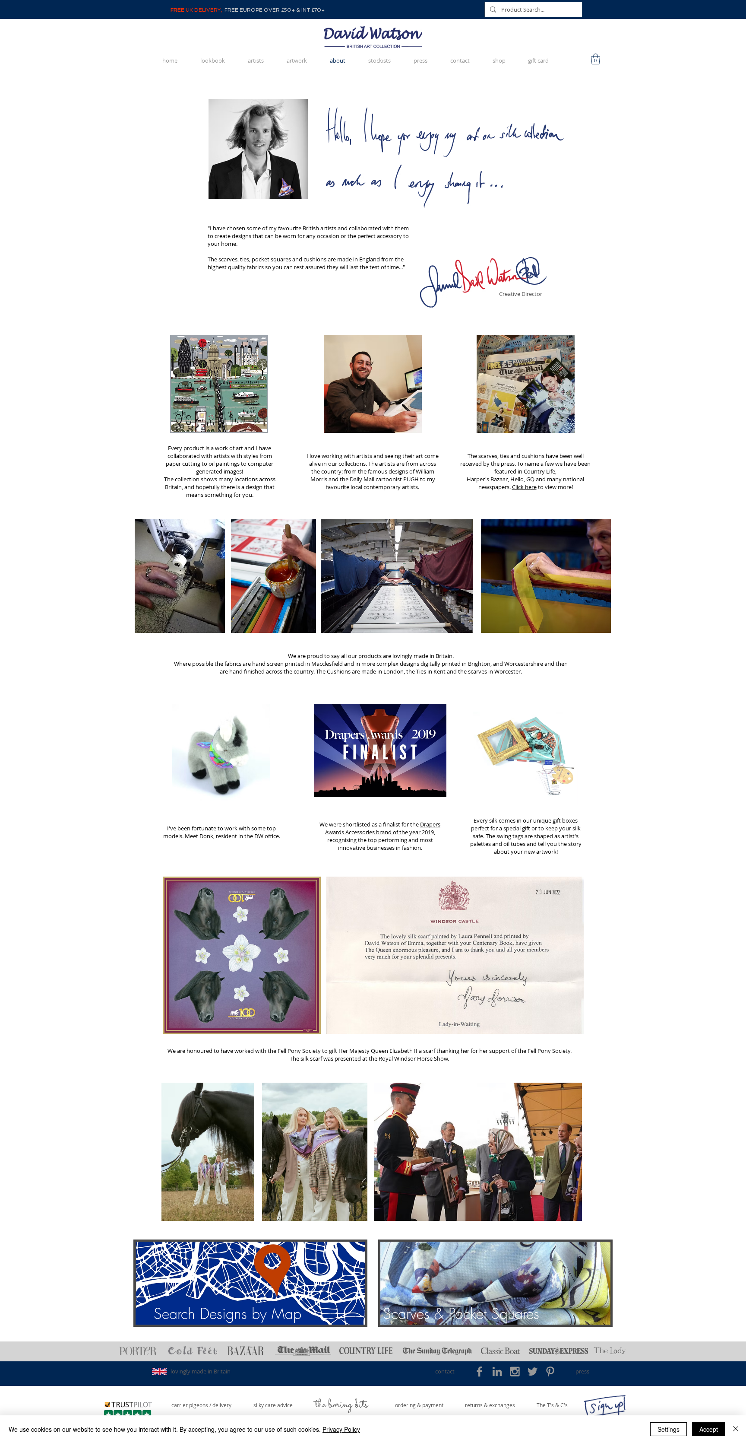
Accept (708, 1429)
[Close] (735, 1429)
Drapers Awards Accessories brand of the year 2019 (383, 828)
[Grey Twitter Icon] (532, 1371)
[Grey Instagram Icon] (515, 1371)
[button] (595, 59)
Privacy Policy (341, 1429)
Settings (668, 1429)
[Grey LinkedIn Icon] (497, 1371)
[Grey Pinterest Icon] (550, 1371)
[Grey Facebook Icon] (479, 1371)
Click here (524, 487)
